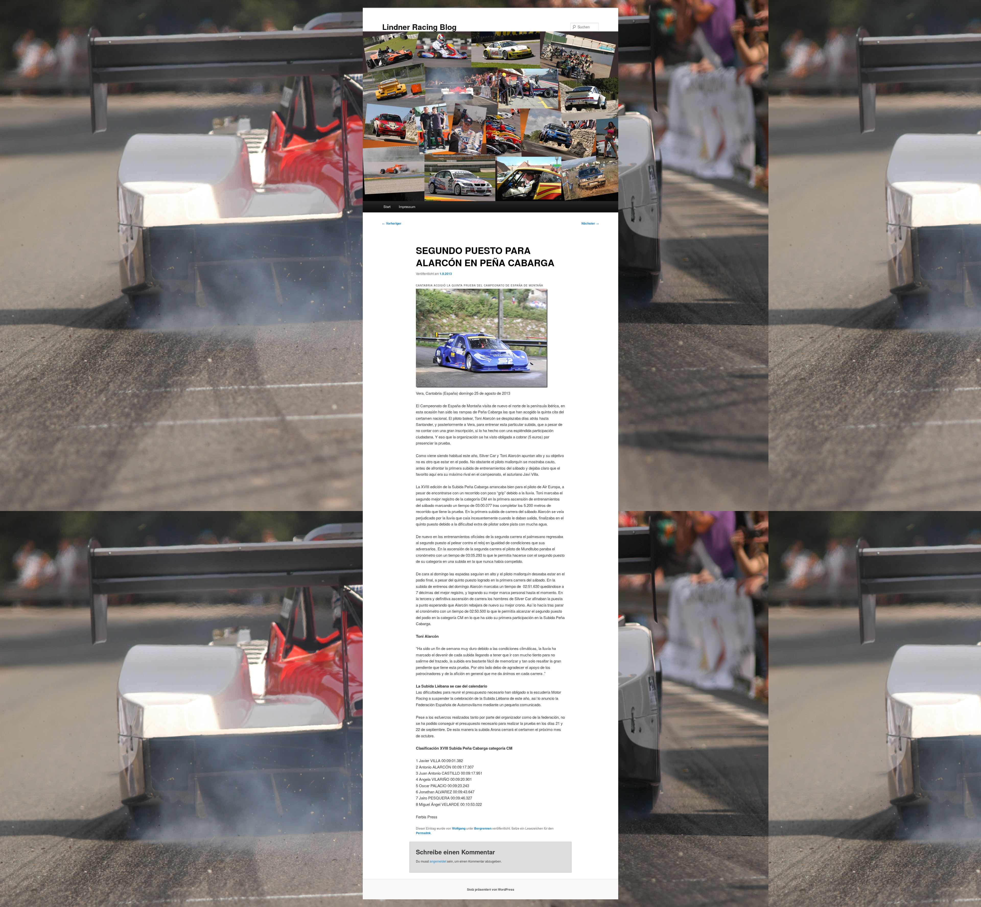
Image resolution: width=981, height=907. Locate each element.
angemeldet (438, 861)
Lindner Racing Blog (419, 26)
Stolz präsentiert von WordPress (490, 889)
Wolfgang (458, 828)
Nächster (590, 223)
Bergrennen (483, 828)
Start (387, 206)
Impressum (407, 206)
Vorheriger (391, 223)
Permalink (423, 833)
